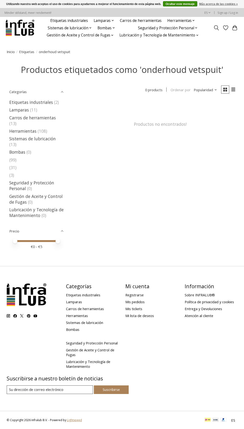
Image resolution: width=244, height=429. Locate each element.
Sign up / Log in (228, 13)
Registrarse (134, 295)
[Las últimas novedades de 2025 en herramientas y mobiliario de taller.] (20, 28)
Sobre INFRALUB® (200, 295)
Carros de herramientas (141, 20)
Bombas (17, 152)
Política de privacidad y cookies (209, 301)
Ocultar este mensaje (180, 4)
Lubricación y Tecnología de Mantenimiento (36, 212)
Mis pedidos (135, 301)
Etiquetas (26, 51)
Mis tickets (133, 308)
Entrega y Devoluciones (203, 308)
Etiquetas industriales (69, 20)
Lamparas (19, 110)
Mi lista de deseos (139, 315)
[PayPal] (223, 420)
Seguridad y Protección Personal (92, 343)
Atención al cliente (199, 315)
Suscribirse (111, 389)
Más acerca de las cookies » (218, 4)
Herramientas (22, 131)
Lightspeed (74, 420)
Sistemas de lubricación (32, 138)
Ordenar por (181, 89)
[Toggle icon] (216, 28)
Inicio (11, 51)
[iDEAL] (208, 420)
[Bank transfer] (216, 420)
